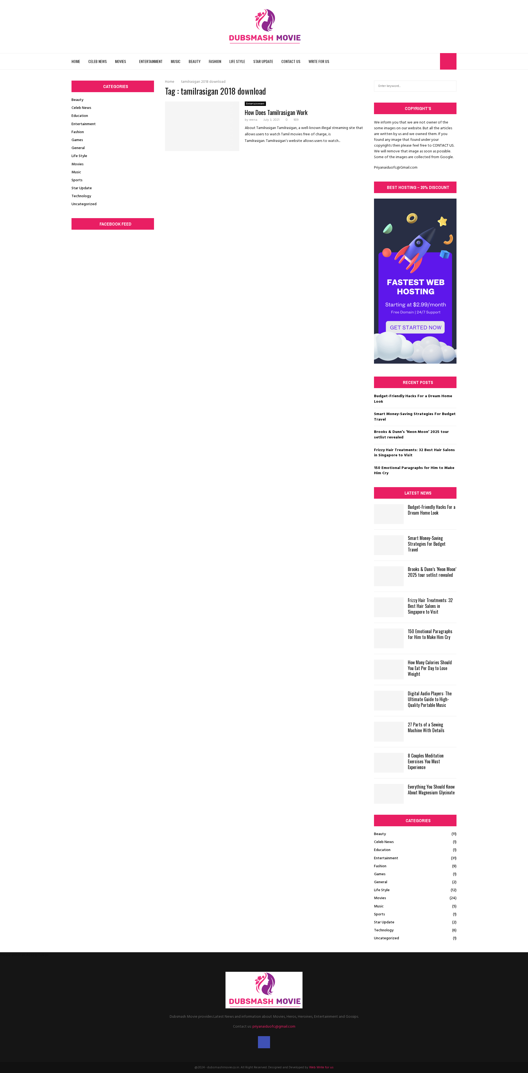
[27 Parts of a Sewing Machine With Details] (389, 732)
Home (76, 61)
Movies (120, 61)
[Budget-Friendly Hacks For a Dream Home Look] (389, 514)
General (78, 148)
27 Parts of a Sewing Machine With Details (426, 727)
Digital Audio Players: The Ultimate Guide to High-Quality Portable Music (430, 699)
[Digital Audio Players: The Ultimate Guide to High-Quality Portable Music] (389, 700)
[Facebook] (434, 61)
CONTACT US (443, 145)
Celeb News (97, 61)
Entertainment (151, 61)
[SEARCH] (451, 86)
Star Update (263, 61)
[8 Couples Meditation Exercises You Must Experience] (389, 763)
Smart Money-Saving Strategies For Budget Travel (415, 417)
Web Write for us (321, 1067)
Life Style (237, 61)
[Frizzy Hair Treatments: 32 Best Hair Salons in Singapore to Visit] (389, 607)
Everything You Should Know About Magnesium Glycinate (431, 789)
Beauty (194, 61)
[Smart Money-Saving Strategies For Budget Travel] (389, 545)
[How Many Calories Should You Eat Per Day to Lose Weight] (389, 669)
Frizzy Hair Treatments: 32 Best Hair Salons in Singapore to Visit (414, 453)
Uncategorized (84, 204)
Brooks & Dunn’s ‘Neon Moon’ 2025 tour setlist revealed (411, 435)
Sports (77, 180)
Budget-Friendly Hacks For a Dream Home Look (413, 399)
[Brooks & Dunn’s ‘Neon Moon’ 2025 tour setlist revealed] (389, 576)
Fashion (215, 61)
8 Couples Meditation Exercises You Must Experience (426, 761)
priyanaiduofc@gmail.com (273, 1026)
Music (175, 61)
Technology (81, 196)
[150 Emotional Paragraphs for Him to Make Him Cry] (389, 638)
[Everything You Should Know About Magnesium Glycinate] (389, 794)
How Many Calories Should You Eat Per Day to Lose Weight (430, 668)
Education (80, 116)
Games (77, 140)
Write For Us (319, 61)
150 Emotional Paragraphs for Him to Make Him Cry (414, 471)
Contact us (290, 61)
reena (253, 120)
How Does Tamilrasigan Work (276, 112)
